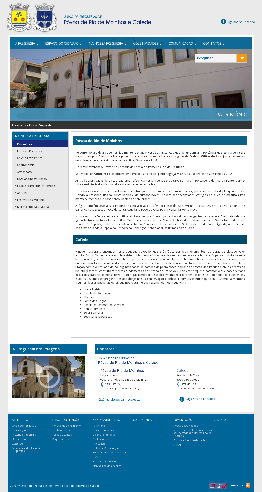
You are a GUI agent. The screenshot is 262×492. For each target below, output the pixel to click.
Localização (19, 430)
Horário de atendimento (66, 425)
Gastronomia (25, 165)
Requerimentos (61, 439)
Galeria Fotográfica (29, 158)
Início (15, 125)
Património (24, 144)
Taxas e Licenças (62, 434)
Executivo (17, 443)
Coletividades (145, 43)
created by (237, 485)
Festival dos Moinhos (31, 200)
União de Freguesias (24, 425)
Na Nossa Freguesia (106, 43)
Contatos (212, 43)
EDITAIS (177, 445)
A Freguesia (25, 43)
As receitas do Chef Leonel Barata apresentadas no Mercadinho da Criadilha (193, 433)
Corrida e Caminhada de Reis (190, 440)
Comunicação (181, 43)
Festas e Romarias (29, 151)
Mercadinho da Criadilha (33, 207)
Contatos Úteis (61, 430)
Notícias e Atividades (185, 425)
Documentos (19, 439)
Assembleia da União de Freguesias (26, 449)
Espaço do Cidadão (62, 43)
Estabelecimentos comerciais (36, 186)
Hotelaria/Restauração (32, 179)
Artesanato (24, 172)
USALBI (22, 193)
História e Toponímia (24, 434)
